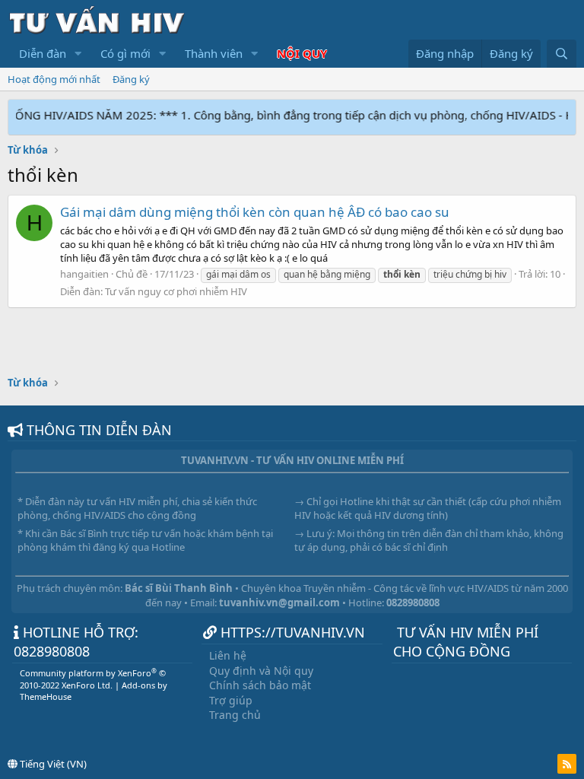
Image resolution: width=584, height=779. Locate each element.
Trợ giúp (230, 700)
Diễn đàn (42, 53)
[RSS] (566, 764)
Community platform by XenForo (93, 678)
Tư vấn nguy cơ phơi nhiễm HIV (176, 291)
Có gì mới (125, 53)
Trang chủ (235, 714)
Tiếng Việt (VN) (52, 764)
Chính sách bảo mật (260, 685)
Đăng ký (131, 79)
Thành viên (214, 53)
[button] (78, 54)
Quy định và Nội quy (261, 670)
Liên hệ (227, 655)
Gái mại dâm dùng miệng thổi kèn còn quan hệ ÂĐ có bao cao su (254, 212)
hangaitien (84, 274)
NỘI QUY (302, 53)
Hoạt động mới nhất (54, 79)
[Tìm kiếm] (561, 54)
